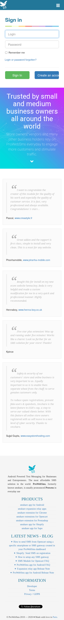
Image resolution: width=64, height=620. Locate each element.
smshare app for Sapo (32, 528)
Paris (55, 617)
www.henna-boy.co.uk (30, 309)
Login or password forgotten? (21, 59)
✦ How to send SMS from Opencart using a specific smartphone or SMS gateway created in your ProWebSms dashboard (32, 546)
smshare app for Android (32, 505)
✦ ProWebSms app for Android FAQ (32, 565)
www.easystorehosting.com (35, 435)
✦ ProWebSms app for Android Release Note (32, 572)
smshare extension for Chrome (32, 512)
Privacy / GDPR (32, 594)
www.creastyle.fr (23, 218)
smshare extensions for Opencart (32, 516)
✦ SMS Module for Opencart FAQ (32, 561)
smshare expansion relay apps (32, 509)
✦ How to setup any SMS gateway (32, 557)
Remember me (17, 52)
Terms (32, 590)
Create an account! (48, 75)
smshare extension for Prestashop (32, 520)
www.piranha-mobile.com (36, 260)
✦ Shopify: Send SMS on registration (32, 553)
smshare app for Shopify (32, 524)
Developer (32, 586)
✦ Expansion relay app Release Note (32, 569)
